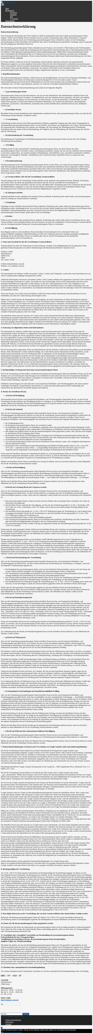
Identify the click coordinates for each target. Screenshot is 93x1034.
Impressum (9, 1022)
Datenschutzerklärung (13, 1020)
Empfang (13, 15)
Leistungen (10, 11)
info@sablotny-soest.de (9, 1000)
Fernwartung (10, 21)
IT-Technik (14, 19)
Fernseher (13, 13)
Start (7, 9)
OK (5, 1032)
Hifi (11, 17)
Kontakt (8, 1024)
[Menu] (2, 4)
